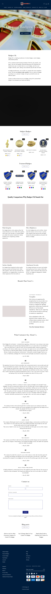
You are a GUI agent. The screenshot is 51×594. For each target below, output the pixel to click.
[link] (3, 4)
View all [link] (25, 134)
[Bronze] (9, 155)
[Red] (6, 188)
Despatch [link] (4, 566)
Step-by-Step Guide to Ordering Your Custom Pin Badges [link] (41, 535)
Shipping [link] (4, 568)
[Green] (9, 188)
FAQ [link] (27, 551)
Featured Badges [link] (5, 553)
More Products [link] (27, 7)
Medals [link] (3, 562)
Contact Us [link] (35, 7)
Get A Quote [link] (25, 33)
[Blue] (7, 188)
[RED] (17, 187)
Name (9, 486)
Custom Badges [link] (18, 7)
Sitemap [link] (27, 559)
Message (10, 498)
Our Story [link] (28, 557)
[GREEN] (21, 187)
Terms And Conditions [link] (6, 574)
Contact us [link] (10, 78)
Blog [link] (45, 7)
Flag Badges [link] (4, 557)
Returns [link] (3, 570)
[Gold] (6, 155)
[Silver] (7, 155)
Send (25, 512)
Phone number (12, 492)
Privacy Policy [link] (31, 516)
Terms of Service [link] (39, 516)
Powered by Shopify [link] (25, 589)
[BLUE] (19, 187)
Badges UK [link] (10, 7)
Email (27, 486)
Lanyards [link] (4, 559)
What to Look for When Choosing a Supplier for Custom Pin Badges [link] (10, 535)
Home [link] (5, 7)
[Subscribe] (44, 569)
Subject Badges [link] (5, 551)
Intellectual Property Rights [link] (7, 576)
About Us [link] (41, 7)
